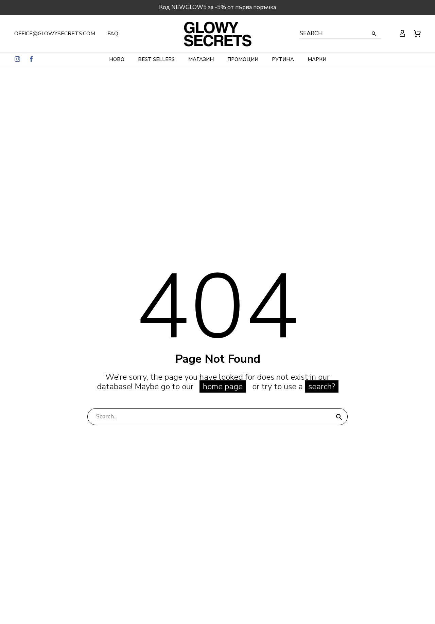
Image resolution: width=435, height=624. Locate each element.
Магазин (201, 59)
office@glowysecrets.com (54, 33)
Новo (116, 59)
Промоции (242, 59)
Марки (317, 59)
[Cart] (417, 34)
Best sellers (156, 59)
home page (223, 386)
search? (321, 386)
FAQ (112, 33)
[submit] (339, 416)
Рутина (283, 59)
